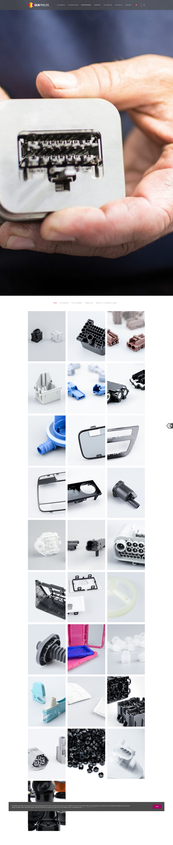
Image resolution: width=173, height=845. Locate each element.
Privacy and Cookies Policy (88, 807)
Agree (157, 806)
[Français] (135, 5)
